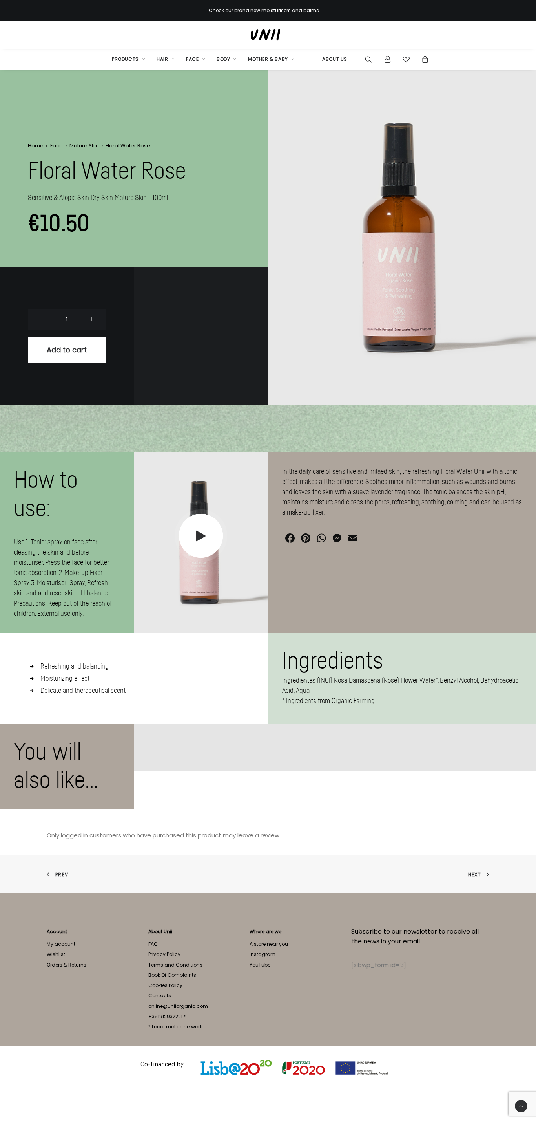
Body (223, 59)
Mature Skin (84, 145)
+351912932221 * (167, 1016)
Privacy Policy (164, 954)
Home (36, 145)
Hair (162, 59)
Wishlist (56, 954)
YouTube (260, 965)
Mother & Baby (268, 59)
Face (192, 59)
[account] (387, 59)
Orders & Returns (66, 965)
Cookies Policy (165, 985)
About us (334, 59)
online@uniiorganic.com (178, 1006)
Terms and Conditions (175, 965)
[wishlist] (406, 59)
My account (61, 944)
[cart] (422, 59)
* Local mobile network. (175, 1026)
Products (125, 59)
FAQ (152, 944)
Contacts (159, 995)
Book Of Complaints (172, 975)
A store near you (269, 944)
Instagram (262, 954)
